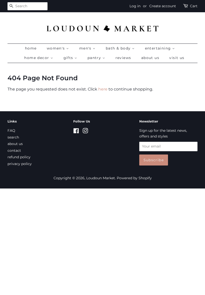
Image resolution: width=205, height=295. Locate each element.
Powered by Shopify (134, 178)
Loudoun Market (100, 178)
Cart (194, 6)
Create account (162, 6)
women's (56, 48)
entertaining (158, 48)
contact (14, 150)
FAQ (11, 130)
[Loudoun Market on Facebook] (76, 132)
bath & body (119, 48)
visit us (176, 58)
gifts (69, 58)
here (103, 89)
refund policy (19, 157)
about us (150, 58)
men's (86, 48)
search (13, 137)
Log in (135, 6)
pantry (95, 58)
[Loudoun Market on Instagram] (85, 132)
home (31, 48)
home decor (37, 58)
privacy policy (20, 164)
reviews (123, 58)
